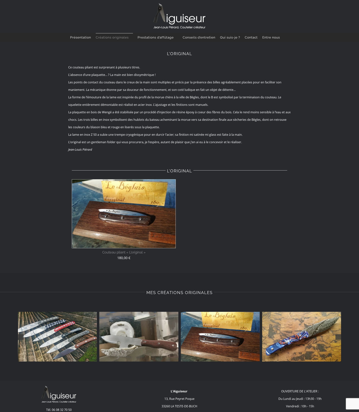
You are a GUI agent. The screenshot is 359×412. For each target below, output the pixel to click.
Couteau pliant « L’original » (123, 252)
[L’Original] (220, 337)
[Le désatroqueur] (138, 337)
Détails (124, 214)
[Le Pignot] (57, 337)
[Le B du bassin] (301, 337)
